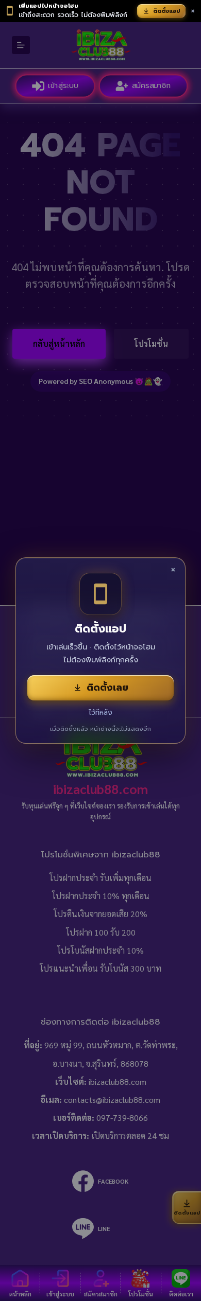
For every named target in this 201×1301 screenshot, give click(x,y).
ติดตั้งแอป (166, 11)
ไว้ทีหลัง (100, 712)
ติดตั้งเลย (107, 687)
